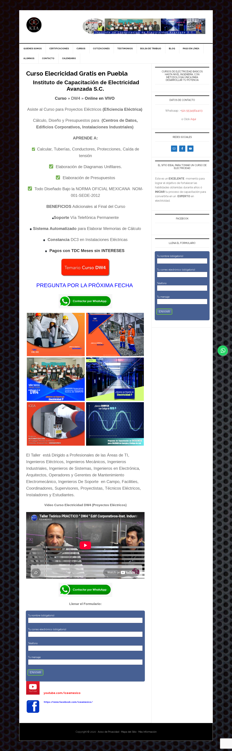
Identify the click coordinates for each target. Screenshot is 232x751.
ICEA (48, 24)
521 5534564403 (191, 110)
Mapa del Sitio (129, 731)
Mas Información (147, 731)
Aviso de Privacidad (109, 731)
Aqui (193, 119)
